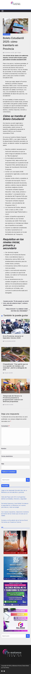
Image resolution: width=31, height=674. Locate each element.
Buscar (28, 480)
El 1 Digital (18, 52)
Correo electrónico (7, 456)
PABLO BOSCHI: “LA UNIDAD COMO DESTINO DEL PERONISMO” (17, 310)
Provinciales (6, 34)
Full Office (6, 667)
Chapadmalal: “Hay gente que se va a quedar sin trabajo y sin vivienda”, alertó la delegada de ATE (15, 367)
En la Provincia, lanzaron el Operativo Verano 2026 (13, 337)
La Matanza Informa (16, 665)
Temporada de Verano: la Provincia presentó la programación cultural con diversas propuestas (13, 398)
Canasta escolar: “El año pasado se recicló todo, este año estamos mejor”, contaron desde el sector (16, 303)
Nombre (3, 448)
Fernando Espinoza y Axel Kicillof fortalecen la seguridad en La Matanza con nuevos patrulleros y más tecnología (14, 505)
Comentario (5, 426)
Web (2, 464)
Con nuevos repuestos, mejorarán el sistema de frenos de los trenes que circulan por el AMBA (15, 513)
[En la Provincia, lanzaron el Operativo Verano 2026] (15, 320)
